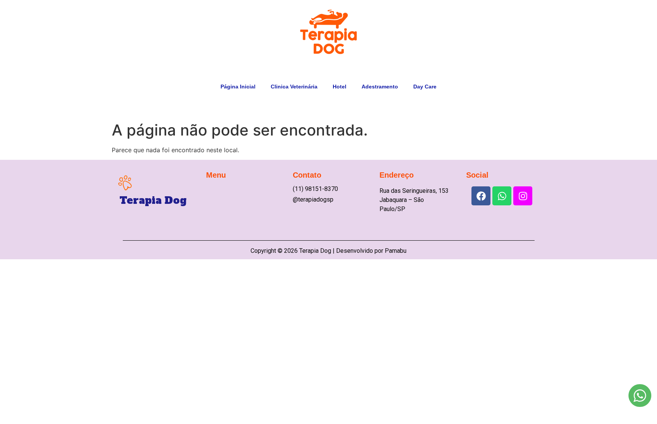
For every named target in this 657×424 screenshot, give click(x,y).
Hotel (339, 87)
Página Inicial (238, 87)
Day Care (424, 87)
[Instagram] (522, 195)
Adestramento (380, 87)
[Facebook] (480, 195)
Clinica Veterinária (294, 87)
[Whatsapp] (501, 195)
